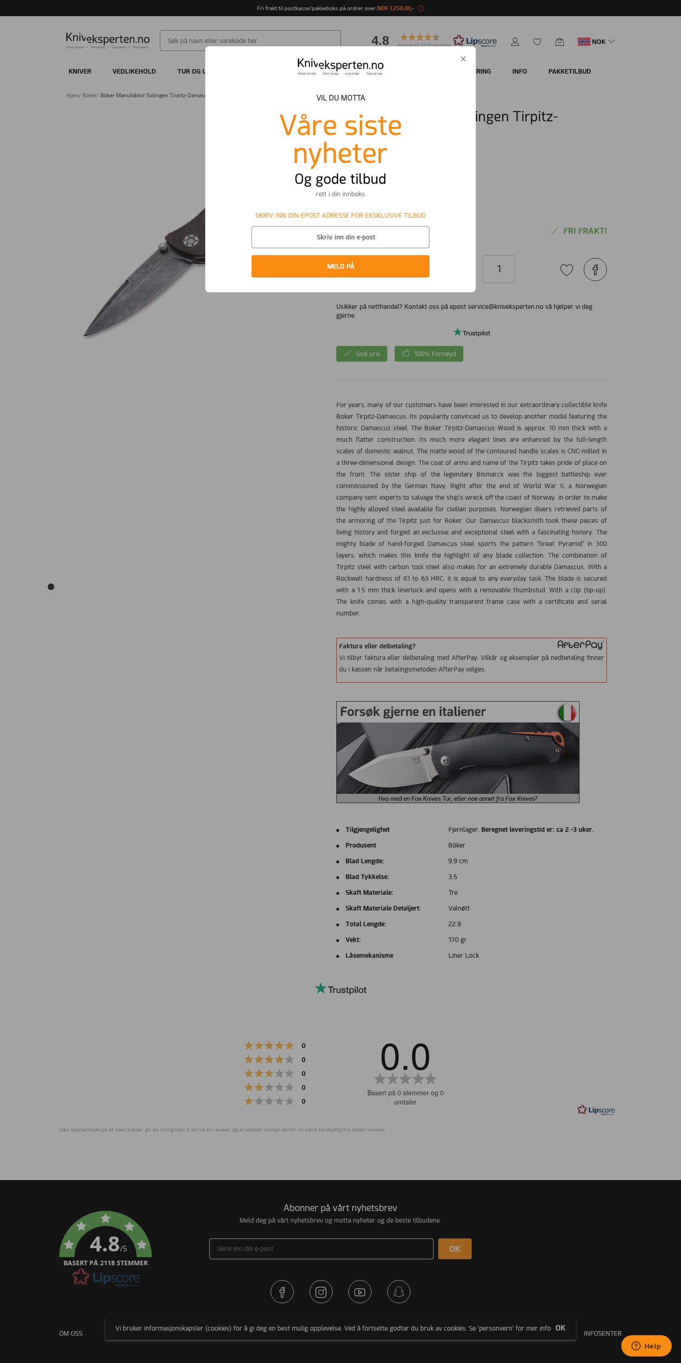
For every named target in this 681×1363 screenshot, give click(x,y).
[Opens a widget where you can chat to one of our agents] (646, 1346)
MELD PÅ (340, 266)
